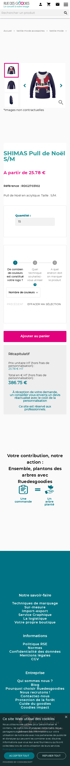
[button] (42, 85)
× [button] (66, 717)
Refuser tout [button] (51, 756)
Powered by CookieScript (17, 762)
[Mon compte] (40, 4)
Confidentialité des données (35, 651)
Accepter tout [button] (19, 756)
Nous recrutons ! (35, 692)
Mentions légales (35, 655)
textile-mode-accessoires (31, 31)
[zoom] (61, 102)
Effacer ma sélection (44, 304)
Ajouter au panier (35, 336)
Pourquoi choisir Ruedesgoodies (35, 688)
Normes (35, 648)
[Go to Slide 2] (11, 85)
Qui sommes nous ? (35, 681)
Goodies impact (35, 707)
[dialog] (35, 739)
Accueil (8, 31)
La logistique (35, 618)
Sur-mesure (35, 607)
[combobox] (23, 292)
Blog (35, 685)
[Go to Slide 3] (11, 100)
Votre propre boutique (35, 622)
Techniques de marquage (35, 603)
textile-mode (57, 31)
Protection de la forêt (35, 700)
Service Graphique (35, 615)
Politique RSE (35, 644)
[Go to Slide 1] (11, 70)
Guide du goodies (35, 703)
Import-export (35, 611)
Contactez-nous (35, 696)
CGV (35, 659)
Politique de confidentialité (18, 749)
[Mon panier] (49, 4)
